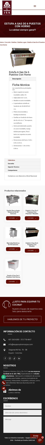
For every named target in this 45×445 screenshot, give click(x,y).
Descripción (16, 79)
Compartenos (12, 170)
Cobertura (11, 160)
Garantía (11, 163)
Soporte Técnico (13, 167)
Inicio (2, 42)
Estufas (14, 42)
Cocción (7, 42)
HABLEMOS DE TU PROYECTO (22, 319)
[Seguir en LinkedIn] (19, 358)
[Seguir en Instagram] (10, 358)
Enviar (35, 436)
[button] (33, 51)
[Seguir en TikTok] (14, 358)
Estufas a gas (22, 42)
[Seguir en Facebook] (5, 358)
